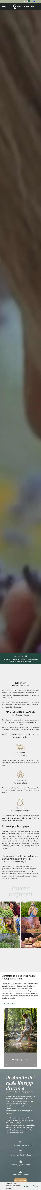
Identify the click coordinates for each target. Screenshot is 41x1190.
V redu (26, 1186)
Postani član (20, 1180)
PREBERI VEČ (9, 1004)
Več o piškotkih (35, 1186)
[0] (28, 1)
